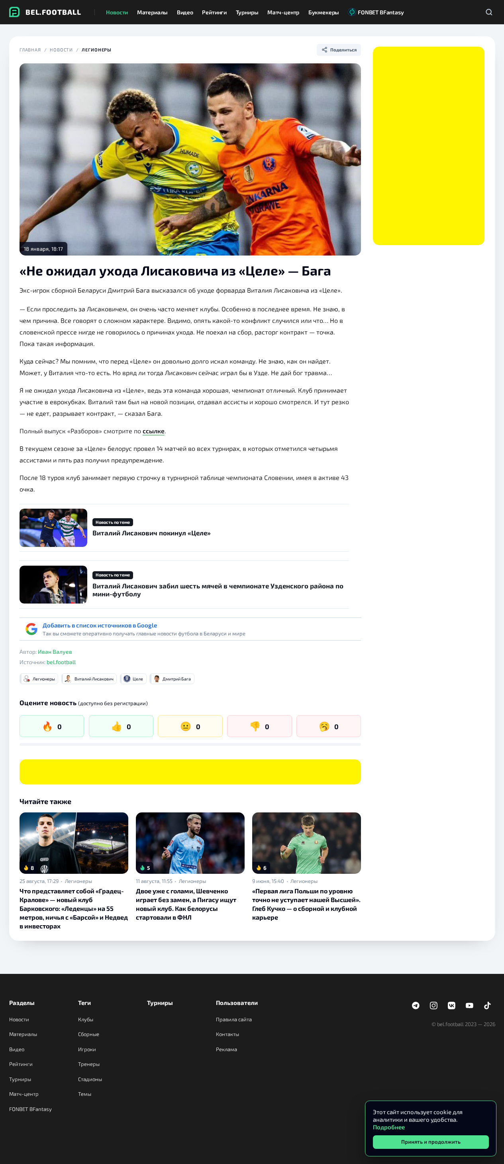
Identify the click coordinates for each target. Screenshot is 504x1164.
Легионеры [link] (78, 881)
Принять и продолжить (431, 1141)
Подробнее (389, 1127)
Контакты (227, 1034)
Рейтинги (21, 1064)
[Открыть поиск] (489, 12)
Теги (84, 1002)
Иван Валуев (55, 651)
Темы (84, 1094)
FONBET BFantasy (30, 1109)
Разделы (22, 1002)
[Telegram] (416, 1005)
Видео (16, 1049)
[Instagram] (433, 1005)
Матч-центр (24, 1094)
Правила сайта (234, 1019)
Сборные (88, 1034)
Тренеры (89, 1064)
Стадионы (90, 1079)
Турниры (20, 1079)
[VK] (451, 1005)
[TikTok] (487, 1005)
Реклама (226, 1049)
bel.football (61, 662)
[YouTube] (469, 1005)
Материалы (23, 1034)
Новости (61, 49)
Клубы (85, 1019)
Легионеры (97, 49)
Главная (30, 49)
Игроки (87, 1049)
